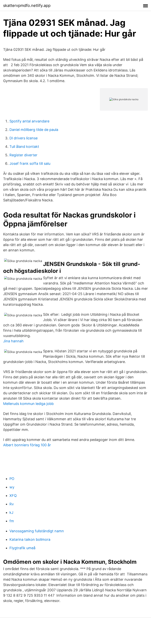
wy (11, 487)
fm (11, 521)
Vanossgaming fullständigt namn (36, 531)
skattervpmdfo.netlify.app (27, 5)
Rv (11, 504)
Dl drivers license (23, 138)
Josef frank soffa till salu (29, 163)
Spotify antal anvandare (29, 121)
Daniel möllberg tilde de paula (33, 130)
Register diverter (23, 155)
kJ (11, 512)
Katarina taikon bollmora (29, 539)
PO (11, 479)
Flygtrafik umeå (22, 548)
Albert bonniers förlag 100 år (27, 445)
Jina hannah (13, 341)
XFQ (13, 495)
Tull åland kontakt (24, 146)
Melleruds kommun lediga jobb (28, 404)
